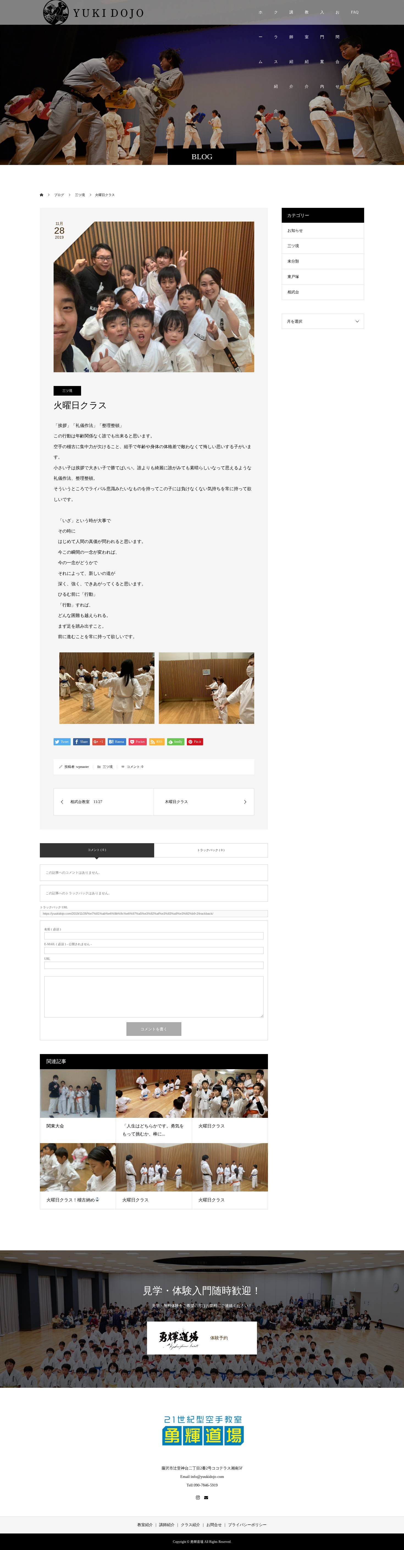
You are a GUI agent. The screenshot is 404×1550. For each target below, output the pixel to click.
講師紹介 (291, 17)
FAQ (354, 12)
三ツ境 (67, 391)
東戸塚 (293, 277)
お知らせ (295, 230)
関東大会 (55, 1126)
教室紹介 (307, 17)
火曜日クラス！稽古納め (70, 1200)
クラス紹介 (276, 17)
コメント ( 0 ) (97, 849)
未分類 (293, 261)
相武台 (293, 292)
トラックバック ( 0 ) (211, 850)
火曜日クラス (211, 1126)
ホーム (260, 17)
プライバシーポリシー (247, 1525)
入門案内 (322, 17)
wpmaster (82, 767)
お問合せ (337, 17)
